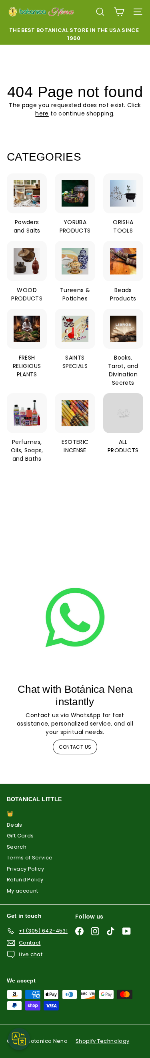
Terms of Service (30, 857)
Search (16, 847)
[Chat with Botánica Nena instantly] (75, 617)
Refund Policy (25, 879)
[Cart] (119, 12)
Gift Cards (20, 835)
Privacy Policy (25, 869)
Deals (14, 825)
